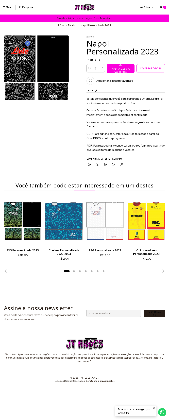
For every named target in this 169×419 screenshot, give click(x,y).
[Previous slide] (6, 271)
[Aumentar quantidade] (102, 68)
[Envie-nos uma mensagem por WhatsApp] (162, 412)
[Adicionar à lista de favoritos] (35, 221)
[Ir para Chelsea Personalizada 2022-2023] (64, 221)
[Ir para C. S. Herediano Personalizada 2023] (146, 221)
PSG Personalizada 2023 (22, 250)
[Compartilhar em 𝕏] (97, 165)
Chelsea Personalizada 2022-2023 (64, 252)
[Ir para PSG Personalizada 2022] (105, 221)
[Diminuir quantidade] (89, 68)
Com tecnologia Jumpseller (100, 381)
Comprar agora (151, 68)
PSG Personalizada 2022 (105, 250)
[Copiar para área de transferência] (121, 165)
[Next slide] (162, 271)
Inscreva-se (154, 313)
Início (61, 25)
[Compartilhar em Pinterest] (113, 165)
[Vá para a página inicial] (84, 7)
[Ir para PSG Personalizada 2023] (22, 221)
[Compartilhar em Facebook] (89, 165)
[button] (66, 271)
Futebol (72, 25)
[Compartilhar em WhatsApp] (105, 165)
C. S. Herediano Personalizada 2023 (146, 252)
